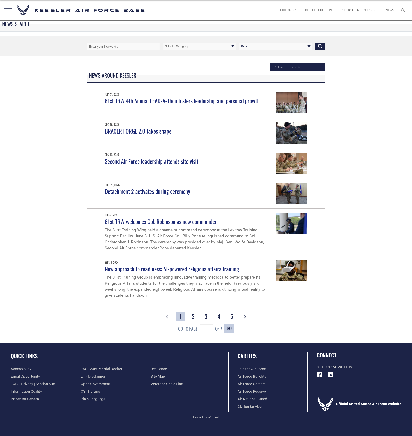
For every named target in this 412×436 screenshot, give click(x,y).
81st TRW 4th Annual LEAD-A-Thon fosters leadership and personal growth (182, 100)
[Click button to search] (320, 46)
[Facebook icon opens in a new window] (320, 374)
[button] (7, 10)
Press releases (287, 67)
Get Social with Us (334, 367)
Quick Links (24, 356)
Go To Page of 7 (200, 328)
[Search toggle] (403, 10)
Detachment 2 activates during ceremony (147, 191)
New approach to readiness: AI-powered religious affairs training (172, 268)
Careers (247, 356)
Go (229, 328)
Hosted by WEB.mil (206, 417)
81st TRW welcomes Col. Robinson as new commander (161, 221)
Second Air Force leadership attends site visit (151, 161)
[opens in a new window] (330, 374)
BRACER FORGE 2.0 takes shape (138, 131)
